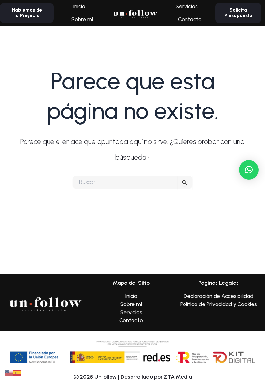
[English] (9, 372)
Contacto (190, 19)
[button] (249, 170)
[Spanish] (17, 372)
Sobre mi (82, 19)
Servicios (187, 6)
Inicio (79, 6)
